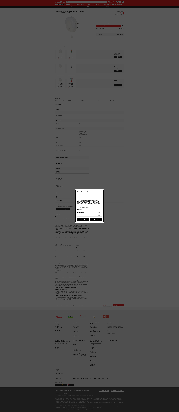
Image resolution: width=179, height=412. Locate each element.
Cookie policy (87, 207)
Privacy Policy (79, 207)
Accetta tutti (95, 219)
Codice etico (83, 207)
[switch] (99, 212)
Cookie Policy (79, 205)
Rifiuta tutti (83, 219)
